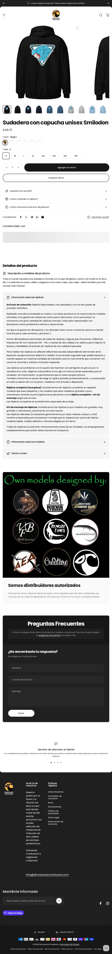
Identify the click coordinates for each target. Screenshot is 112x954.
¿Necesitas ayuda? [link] (100, 217)
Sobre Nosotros (56, 792)
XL (33, 155)
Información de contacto (55, 822)
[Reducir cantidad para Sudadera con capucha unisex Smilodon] (6, 167)
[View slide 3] (57, 762)
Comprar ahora (56, 177)
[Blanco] (39, 142)
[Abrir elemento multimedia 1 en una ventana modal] (77, 28)
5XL (76, 155)
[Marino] (12, 142)
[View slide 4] (61, 762)
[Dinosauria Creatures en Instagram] (107, 903)
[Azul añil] (18, 142)
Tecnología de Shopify (69, 944)
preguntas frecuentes (49, 635)
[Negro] (5, 142)
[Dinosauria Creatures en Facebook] (100, 903)
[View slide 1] (51, 762)
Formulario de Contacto (55, 797)
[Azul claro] (32, 142)
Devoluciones (54, 807)
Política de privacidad (53, 812)
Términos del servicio (52, 949)
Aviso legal (97, 949)
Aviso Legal (53, 817)
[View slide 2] (54, 762)
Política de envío (67, 949)
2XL (43, 155)
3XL (54, 155)
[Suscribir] (59, 901)
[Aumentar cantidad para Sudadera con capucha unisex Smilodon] (19, 167)
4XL (65, 155)
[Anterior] (4, 3)
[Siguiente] (108, 3)
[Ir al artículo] (7, 109)
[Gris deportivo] (25, 142)
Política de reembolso (18, 949)
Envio (50, 802)
